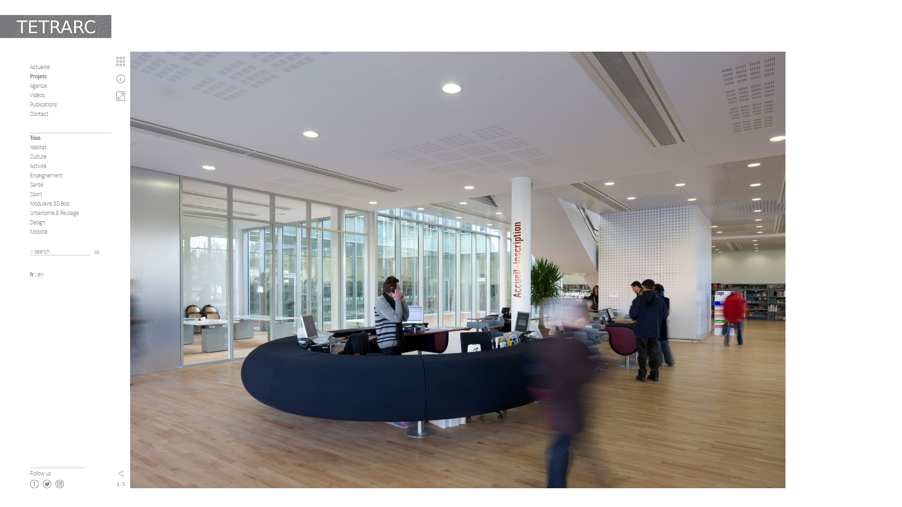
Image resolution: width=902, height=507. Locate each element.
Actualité (40, 66)
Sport (36, 194)
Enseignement (46, 175)
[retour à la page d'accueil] (55, 26)
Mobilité (38, 231)
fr (32, 274)
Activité (38, 165)
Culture (38, 156)
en (40, 274)
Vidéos (37, 95)
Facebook (34, 484)
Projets (38, 76)
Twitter (47, 484)
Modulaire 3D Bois (50, 203)
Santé (36, 184)
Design (37, 222)
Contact (39, 113)
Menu (121, 473)
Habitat (38, 147)
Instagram (59, 484)
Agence (38, 85)
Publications (43, 104)
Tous (35, 137)
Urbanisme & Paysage (54, 212)
